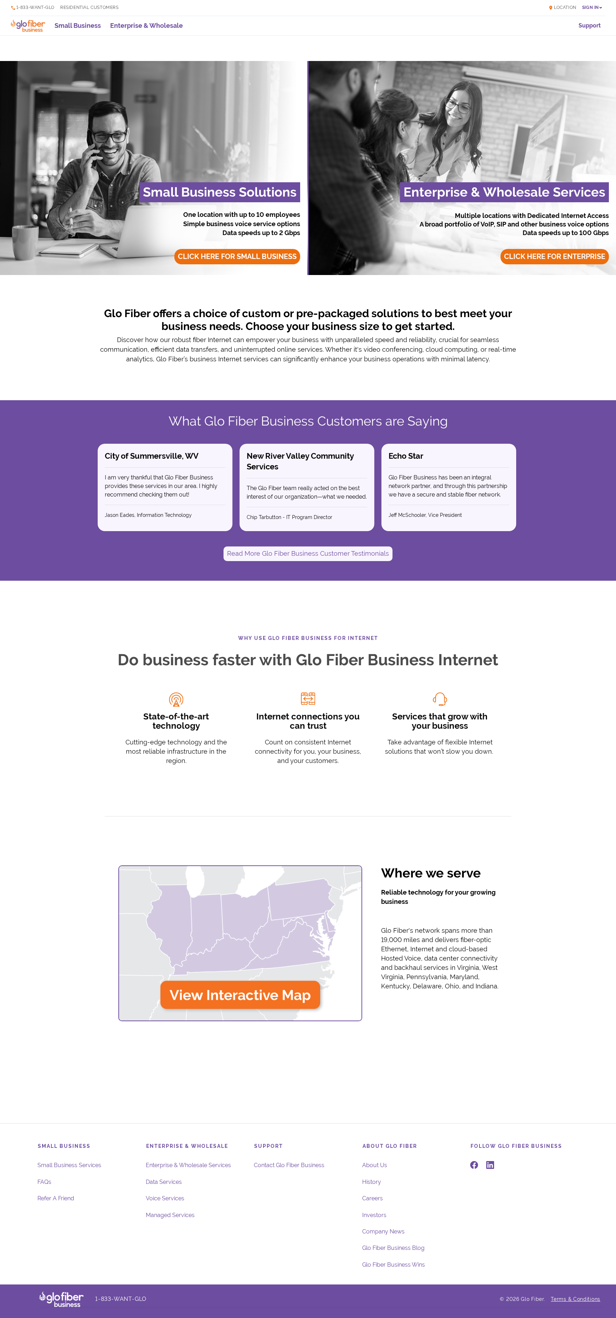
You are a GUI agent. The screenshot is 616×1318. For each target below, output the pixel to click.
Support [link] (590, 25)
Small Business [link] (78, 25)
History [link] (371, 1182)
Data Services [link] (164, 1182)
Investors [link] (374, 1215)
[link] (562, 7)
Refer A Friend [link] (55, 1198)
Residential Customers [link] (89, 7)
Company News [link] (383, 1231)
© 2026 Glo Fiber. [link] (522, 1299)
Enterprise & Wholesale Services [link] (188, 1165)
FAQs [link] (44, 1182)
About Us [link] (374, 1165)
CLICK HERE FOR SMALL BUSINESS (237, 257)
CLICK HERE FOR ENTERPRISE (554, 257)
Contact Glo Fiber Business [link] (289, 1165)
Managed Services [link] (170, 1215)
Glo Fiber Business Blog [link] (393, 1248)
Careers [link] (372, 1198)
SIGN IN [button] (590, 7)
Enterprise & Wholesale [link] (146, 25)
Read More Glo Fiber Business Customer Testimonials (308, 553)
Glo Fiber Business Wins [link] (393, 1264)
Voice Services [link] (165, 1198)
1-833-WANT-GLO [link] (35, 7)
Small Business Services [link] (69, 1165)
